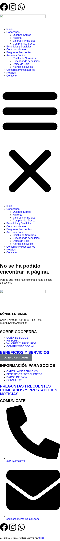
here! (41, 538)
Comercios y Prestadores (20, 69)
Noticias (11, 72)
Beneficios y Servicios (19, 46)
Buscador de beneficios (26, 61)
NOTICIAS (9, 394)
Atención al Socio (23, 67)
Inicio (9, 29)
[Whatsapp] (21, 527)
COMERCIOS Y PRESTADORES (28, 390)
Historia (17, 37)
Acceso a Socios (15, 55)
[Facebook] (4, 527)
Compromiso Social (24, 43)
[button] (30, 141)
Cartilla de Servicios (24, 58)
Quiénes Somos (22, 35)
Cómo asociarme (16, 49)
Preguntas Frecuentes (19, 52)
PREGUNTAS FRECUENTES (25, 386)
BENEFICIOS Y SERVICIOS (24, 352)
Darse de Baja (21, 64)
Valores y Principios (24, 40)
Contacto (11, 75)
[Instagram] (13, 527)
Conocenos (13, 32)
